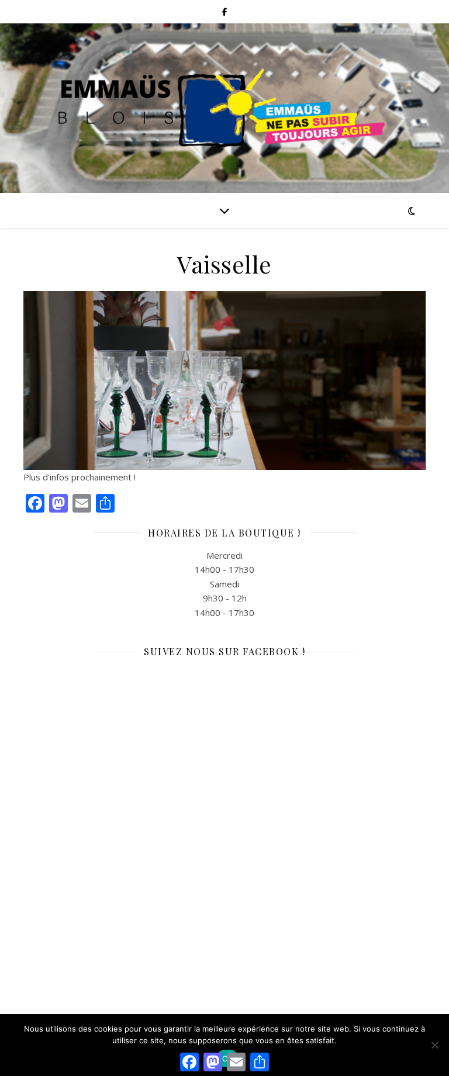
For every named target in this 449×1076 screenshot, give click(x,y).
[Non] (434, 1045)
